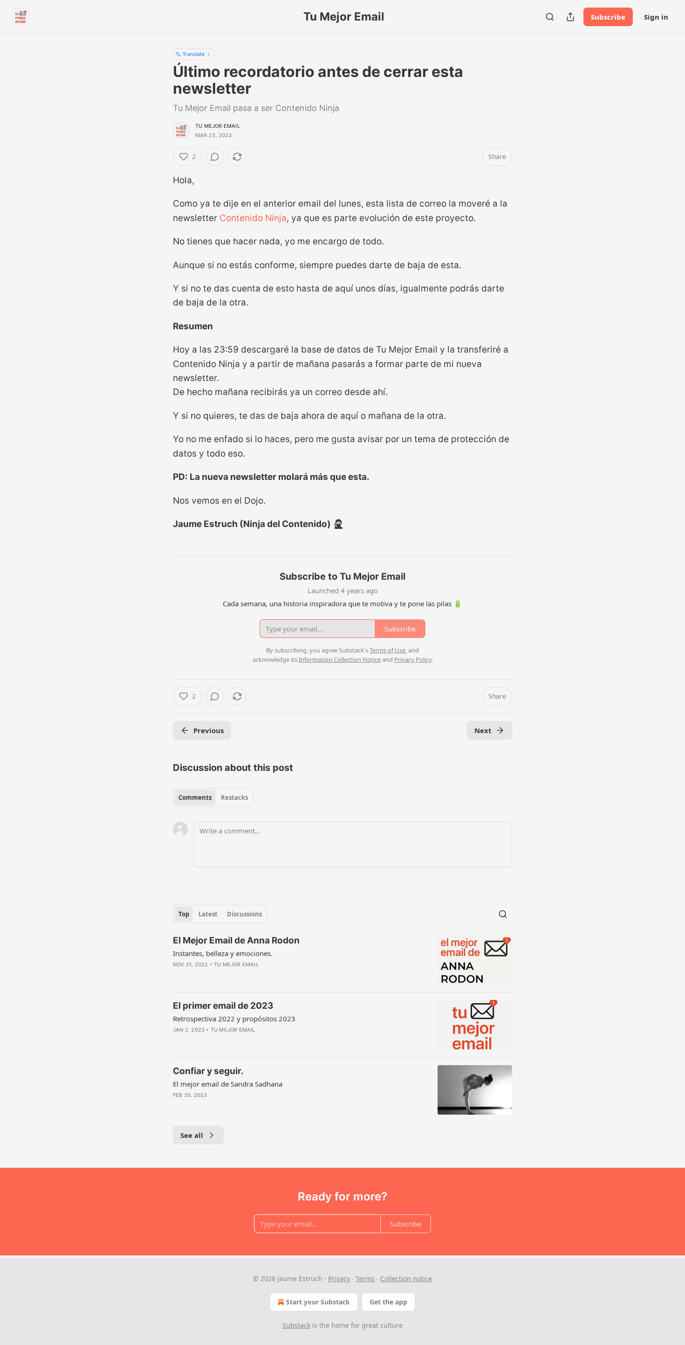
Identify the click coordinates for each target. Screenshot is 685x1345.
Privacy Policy (413, 659)
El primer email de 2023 (223, 1005)
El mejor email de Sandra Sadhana (227, 1083)
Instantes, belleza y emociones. (223, 953)
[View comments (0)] (215, 156)
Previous (208, 730)
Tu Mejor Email (217, 126)
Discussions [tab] (244, 914)
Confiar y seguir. (208, 1071)
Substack (296, 1325)
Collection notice (406, 1278)
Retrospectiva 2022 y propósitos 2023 (234, 1018)
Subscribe (608, 16)
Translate (194, 53)
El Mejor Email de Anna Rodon (236, 940)
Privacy (339, 1278)
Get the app (388, 1301)
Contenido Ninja (253, 218)
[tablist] (213, 797)
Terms (365, 1278)
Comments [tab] (195, 797)
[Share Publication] (570, 16)
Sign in (656, 16)
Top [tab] (183, 914)
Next (483, 730)
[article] (342, 959)
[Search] (550, 16)
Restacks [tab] (234, 797)
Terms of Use (387, 650)
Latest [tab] (208, 914)
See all (191, 1135)
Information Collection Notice (340, 659)
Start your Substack (318, 1301)
